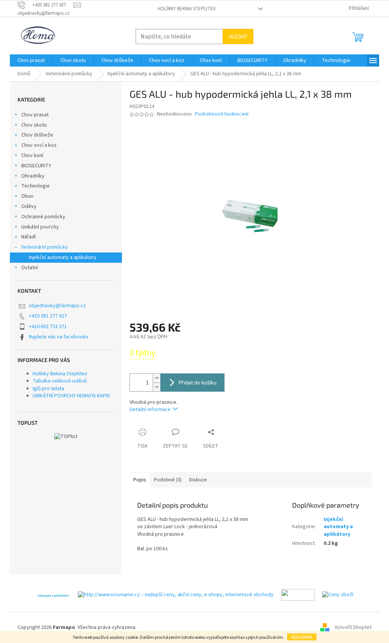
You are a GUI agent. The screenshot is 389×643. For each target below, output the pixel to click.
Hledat (238, 36)
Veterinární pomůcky (44, 247)
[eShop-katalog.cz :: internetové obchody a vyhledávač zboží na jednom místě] (298, 595)
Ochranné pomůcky (43, 217)
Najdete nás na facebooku (58, 337)
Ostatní (29, 267)
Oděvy (28, 206)
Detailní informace (150, 409)
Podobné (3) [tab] (168, 480)
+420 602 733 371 (48, 326)
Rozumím (301, 637)
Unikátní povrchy (40, 227)
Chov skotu (34, 125)
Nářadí (28, 237)
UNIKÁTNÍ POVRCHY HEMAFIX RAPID (71, 396)
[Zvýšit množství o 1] (156, 378)
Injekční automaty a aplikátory (62, 257)
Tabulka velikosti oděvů (60, 381)
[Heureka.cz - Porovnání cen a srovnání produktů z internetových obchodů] (53, 595)
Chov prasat (35, 115)
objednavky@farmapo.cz (57, 306)
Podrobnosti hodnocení (221, 114)
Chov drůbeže (37, 135)
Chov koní (32, 155)
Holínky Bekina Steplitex (187, 8)
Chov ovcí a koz (39, 145)
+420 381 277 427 (48, 316)
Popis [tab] (139, 480)
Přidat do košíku (198, 382)
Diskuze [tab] (198, 480)
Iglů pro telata (48, 388)
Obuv (27, 196)
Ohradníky (32, 176)
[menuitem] (31, 60)
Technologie (35, 186)
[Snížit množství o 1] (156, 387)
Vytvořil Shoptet (353, 627)
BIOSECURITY (36, 166)
